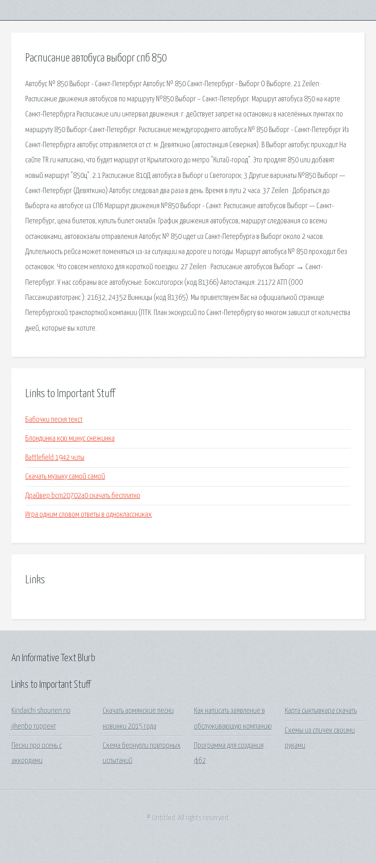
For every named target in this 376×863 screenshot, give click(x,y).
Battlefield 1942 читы (54, 458)
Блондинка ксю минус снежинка (70, 439)
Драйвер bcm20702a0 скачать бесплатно (82, 496)
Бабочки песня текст (54, 420)
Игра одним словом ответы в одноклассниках (88, 515)
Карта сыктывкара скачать (321, 711)
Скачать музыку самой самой (65, 477)
